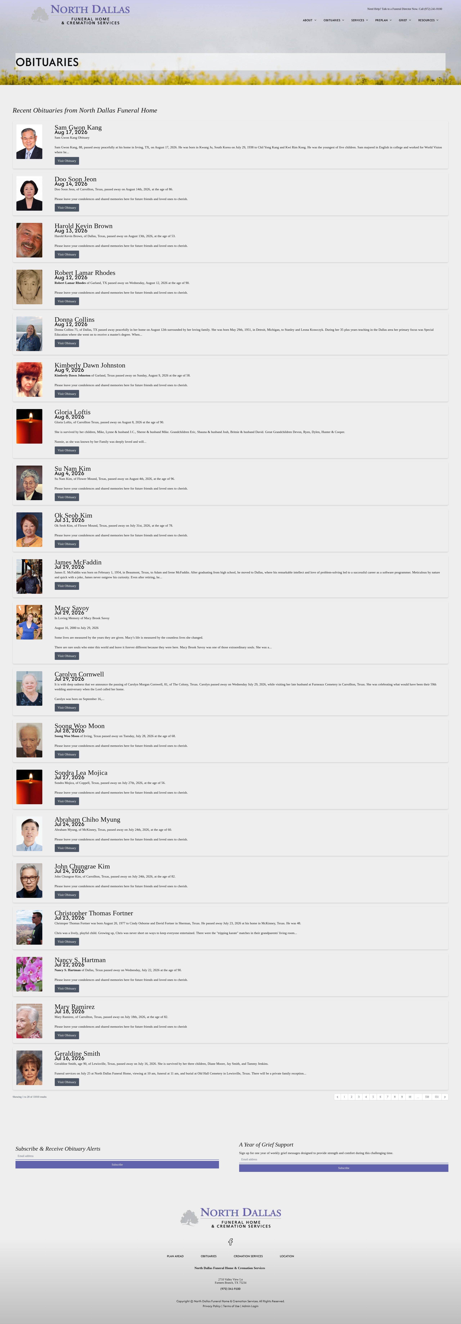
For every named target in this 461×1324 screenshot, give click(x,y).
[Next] (445, 1097)
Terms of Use (231, 1306)
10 (410, 1097)
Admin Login (250, 1306)
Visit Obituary (67, 161)
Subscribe (117, 1164)
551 (437, 1097)
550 (427, 1097)
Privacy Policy (212, 1306)
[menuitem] (309, 20)
